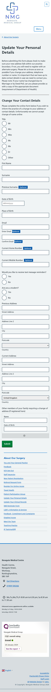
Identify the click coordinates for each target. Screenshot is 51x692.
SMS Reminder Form (11, 506)
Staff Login (45, 679)
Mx (9, 146)
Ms (9, 140)
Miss (10, 135)
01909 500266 (13, 586)
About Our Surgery (11, 37)
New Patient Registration (13, 478)
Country (5, 350)
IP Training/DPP (10, 529)
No (9, 282)
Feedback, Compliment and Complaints (19, 514)
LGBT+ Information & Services (15, 510)
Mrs (9, 129)
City (3, 331)
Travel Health (9, 490)
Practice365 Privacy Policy (39, 676)
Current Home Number (16, 248)
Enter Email (10, 231)
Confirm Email (11, 241)
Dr (9, 152)
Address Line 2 (8, 321)
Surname (6, 175)
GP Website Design (34, 682)
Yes (9, 276)
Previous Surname (14, 187)
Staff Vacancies (9, 474)
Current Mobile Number (17, 260)
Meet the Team (10, 521)
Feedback (7, 467)
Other (10, 157)
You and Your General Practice (16, 463)
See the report (12, 649)
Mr (9, 123)
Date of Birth (7, 199)
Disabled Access (10, 518)
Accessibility (44, 673)
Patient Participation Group (14, 494)
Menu (38, 29)
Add (24, 436)
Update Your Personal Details (15, 498)
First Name (6, 163)
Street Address (8, 312)
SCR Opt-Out (9, 471)
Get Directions (13, 581)
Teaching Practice (10, 525)
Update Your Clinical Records (15, 502)
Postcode (5, 340)
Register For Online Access (14, 486)
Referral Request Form (12, 482)
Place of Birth (8, 211)
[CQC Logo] (12, 628)
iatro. (47, 682)
